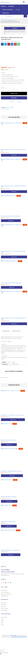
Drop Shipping (4, 610)
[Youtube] (6, 583)
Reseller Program (4, 608)
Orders (2, 620)
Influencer (3, 606)
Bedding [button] (3, 6)
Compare (14, 28)
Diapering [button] (11, 6)
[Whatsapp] (10, 583)
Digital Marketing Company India (19, 636)
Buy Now (14, 97)
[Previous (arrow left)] (0, 651)
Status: (2, 69)
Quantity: (2, 87)
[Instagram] (8, 583)
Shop (2, 619)
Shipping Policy (4, 595)
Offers (2, 624)
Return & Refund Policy (6, 594)
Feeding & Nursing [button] (7, 9)
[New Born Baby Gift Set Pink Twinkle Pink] (2, 44)
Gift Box (8, 107)
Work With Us (4, 602)
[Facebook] (1, 583)
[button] (19, 102)
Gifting (11, 107)
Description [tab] (6, 331)
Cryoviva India (4, 617)
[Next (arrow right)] (1, 651)
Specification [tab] (16, 331)
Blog (2, 622)
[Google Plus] (4, 583)
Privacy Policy (4, 590)
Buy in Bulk (3, 604)
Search (25, 16)
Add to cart (14, 93)
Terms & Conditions (5, 592)
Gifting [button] (17, 9)
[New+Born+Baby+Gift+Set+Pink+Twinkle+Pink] (5, 44)
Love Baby (6, 41)
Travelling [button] (5, 13)
